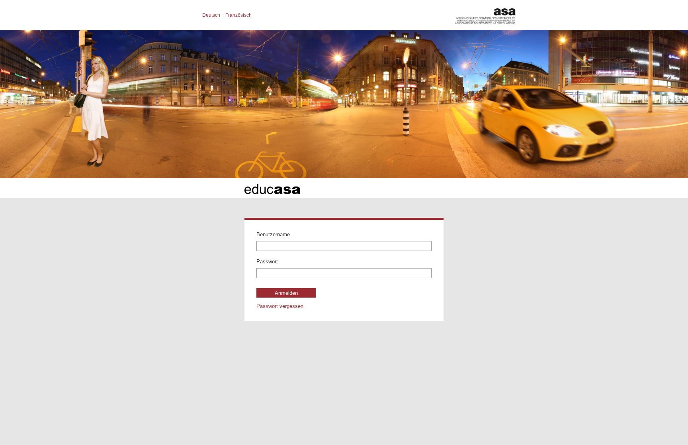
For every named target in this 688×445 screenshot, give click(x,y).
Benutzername (273, 234)
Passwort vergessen (279, 306)
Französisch (238, 15)
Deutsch (211, 15)
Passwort (267, 261)
